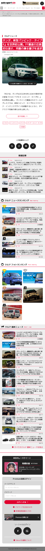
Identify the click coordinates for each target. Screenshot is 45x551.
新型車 (23, 127)
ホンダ (22, 123)
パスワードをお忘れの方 (23, 507)
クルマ (6, 123)
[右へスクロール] (43, 8)
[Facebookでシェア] (19, 146)
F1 (5, 8)
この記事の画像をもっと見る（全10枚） (22, 83)
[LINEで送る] (26, 146)
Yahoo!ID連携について (24, 540)
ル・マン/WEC (35, 8)
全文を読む (21, 116)
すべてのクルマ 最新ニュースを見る (28, 447)
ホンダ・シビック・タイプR (35, 123)
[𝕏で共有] (12, 146)
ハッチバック (14, 123)
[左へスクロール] (1, 8)
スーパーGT (11, 8)
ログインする (21, 502)
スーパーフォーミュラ (23, 8)
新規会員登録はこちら (23, 511)
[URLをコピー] (33, 146)
